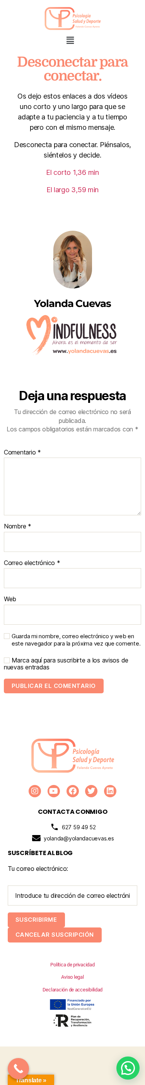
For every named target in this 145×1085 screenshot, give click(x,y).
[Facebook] (73, 791)
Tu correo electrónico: (38, 868)
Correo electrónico (32, 563)
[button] (70, 40)
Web (10, 599)
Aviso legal (72, 977)
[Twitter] (91, 791)
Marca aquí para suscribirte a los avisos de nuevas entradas (66, 664)
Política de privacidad (72, 965)
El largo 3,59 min (72, 190)
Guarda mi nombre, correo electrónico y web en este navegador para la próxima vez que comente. (76, 640)
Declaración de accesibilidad (72, 990)
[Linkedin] (110, 791)
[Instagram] (35, 791)
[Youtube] (54, 791)
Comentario (22, 452)
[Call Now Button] (18, 1068)
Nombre (17, 526)
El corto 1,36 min (72, 172)
